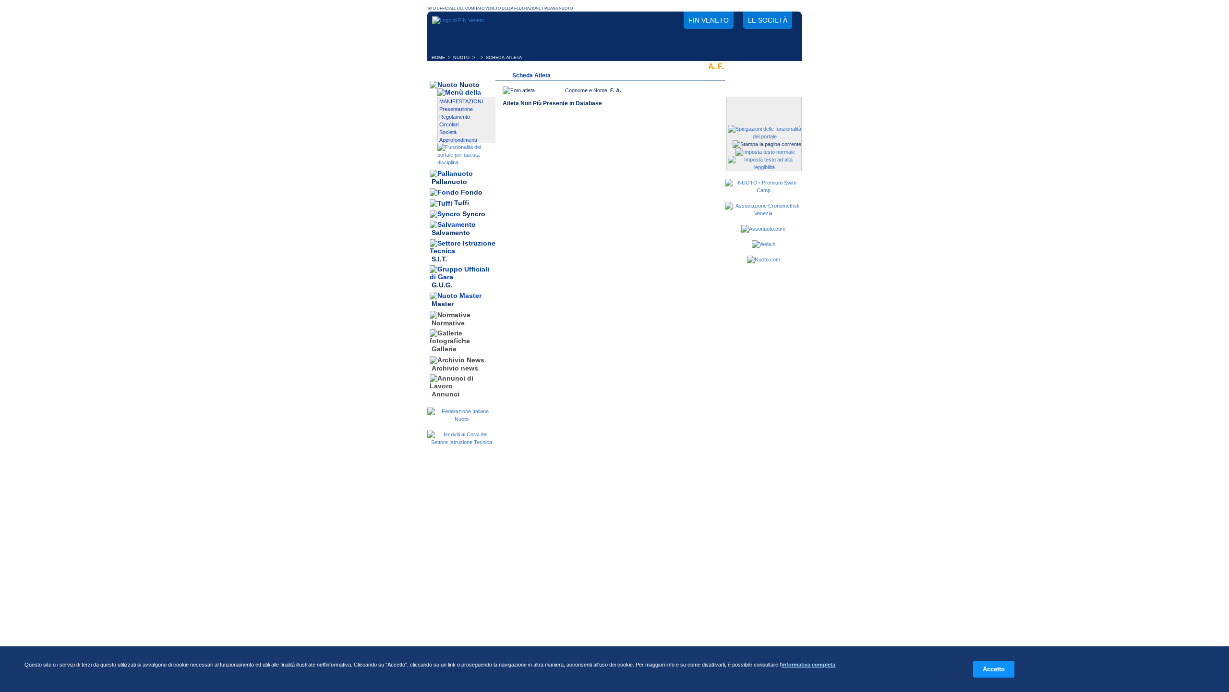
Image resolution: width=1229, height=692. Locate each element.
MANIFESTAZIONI (461, 101)
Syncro (473, 214)
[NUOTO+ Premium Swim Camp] (763, 190)
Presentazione (456, 109)
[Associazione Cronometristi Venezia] (763, 213)
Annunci (445, 394)
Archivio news (455, 368)
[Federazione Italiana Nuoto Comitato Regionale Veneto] (458, 20)
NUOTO (461, 57)
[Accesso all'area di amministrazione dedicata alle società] (763, 104)
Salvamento (451, 233)
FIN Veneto (708, 20)
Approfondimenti (458, 140)
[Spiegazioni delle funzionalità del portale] (764, 136)
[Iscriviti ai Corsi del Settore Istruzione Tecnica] (461, 442)
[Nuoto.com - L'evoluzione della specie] (763, 259)
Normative (448, 323)
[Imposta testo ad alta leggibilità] (764, 167)
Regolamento (454, 117)
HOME (438, 57)
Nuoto (469, 84)
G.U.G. (442, 285)
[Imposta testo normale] (765, 152)
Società (448, 132)
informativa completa (808, 664)
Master (443, 304)
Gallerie (444, 349)
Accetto (994, 669)
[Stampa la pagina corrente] (767, 144)
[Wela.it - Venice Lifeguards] (763, 244)
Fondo (471, 192)
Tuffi (461, 203)
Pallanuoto (449, 181)
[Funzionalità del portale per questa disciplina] (466, 162)
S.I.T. (439, 259)
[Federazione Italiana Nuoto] (461, 419)
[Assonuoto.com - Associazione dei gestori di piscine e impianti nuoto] (763, 229)
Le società (767, 20)
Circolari (448, 124)
